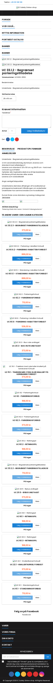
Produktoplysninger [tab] (29, 148)
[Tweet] (12, 139)
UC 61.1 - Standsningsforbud (26, 588)
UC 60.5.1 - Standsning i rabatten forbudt (27, 273)
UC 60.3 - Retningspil (26, 540)
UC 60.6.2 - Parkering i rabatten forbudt (26, 249)
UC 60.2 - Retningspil (26, 444)
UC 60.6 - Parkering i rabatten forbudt (26, 321)
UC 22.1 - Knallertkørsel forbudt (26, 564)
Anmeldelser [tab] (9, 153)
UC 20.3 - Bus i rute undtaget (26, 346)
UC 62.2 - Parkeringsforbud (26, 297)
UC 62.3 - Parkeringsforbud (26, 420)
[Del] (8, 139)
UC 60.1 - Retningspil (26, 516)
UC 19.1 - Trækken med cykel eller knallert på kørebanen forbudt (26, 373)
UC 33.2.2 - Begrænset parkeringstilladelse (26, 468)
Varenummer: (8, 77)
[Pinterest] (17, 139)
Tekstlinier (6, 113)
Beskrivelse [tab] (8, 148)
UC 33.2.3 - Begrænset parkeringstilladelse (26, 225)
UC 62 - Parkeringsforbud (27, 396)
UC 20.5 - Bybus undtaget (26, 492)
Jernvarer (6, 197)
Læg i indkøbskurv (34, 130)
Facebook (26, 614)
